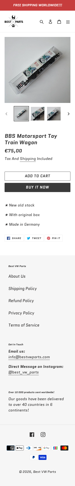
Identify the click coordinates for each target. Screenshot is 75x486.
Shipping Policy (22, 288)
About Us (16, 276)
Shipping (28, 158)
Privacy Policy (21, 313)
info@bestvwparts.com (29, 357)
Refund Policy (21, 301)
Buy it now (37, 187)
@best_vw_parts (23, 372)
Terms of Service (23, 325)
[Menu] (68, 21)
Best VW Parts (44, 471)
